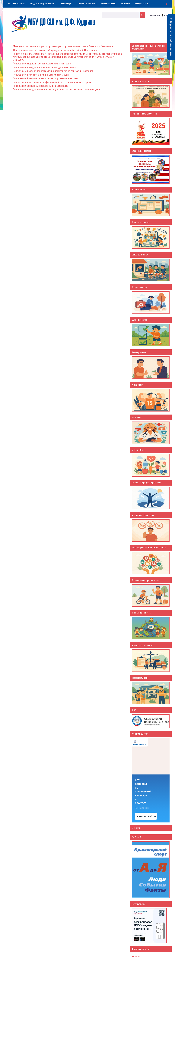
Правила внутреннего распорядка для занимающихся (41, 85)
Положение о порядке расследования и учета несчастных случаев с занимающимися (57, 89)
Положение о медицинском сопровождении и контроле (42, 63)
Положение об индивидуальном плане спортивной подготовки (45, 78)
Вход (166, 15)
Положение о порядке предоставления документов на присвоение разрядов (53, 71)
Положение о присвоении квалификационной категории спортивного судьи (52, 82)
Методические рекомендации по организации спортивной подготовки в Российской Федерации (63, 46)
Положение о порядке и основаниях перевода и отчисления (44, 67)
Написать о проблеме (146, 816)
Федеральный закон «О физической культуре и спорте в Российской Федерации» (55, 50)
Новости (136, 956)
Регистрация (155, 15)
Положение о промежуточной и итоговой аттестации (41, 74)
